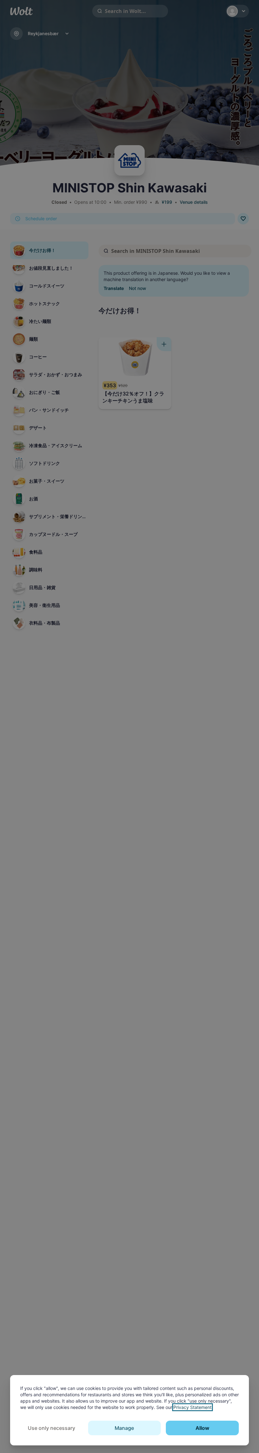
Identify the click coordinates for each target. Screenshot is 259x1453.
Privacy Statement (192, 1407)
